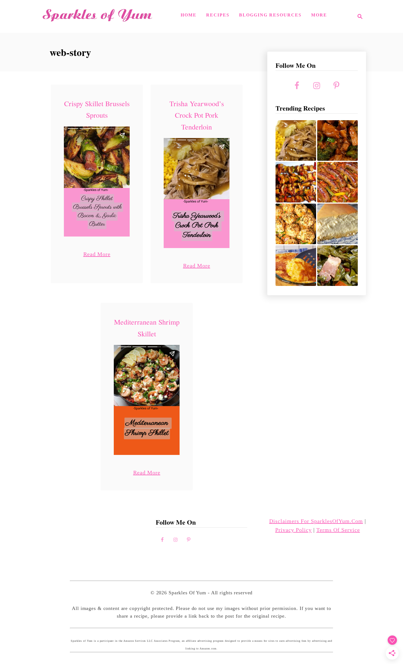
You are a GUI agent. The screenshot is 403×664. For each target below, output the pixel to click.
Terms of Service (338, 530)
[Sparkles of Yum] (97, 16)
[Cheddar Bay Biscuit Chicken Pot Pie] (296, 224)
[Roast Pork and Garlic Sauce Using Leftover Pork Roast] (337, 140)
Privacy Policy (293, 530)
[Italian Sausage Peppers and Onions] (337, 182)
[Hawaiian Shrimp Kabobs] (296, 182)
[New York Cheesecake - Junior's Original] (337, 224)
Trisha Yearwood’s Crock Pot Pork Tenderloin (196, 115)
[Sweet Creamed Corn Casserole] (296, 265)
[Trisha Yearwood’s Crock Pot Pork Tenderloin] (296, 140)
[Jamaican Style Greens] (337, 265)
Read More (96, 254)
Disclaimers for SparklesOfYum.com (316, 521)
